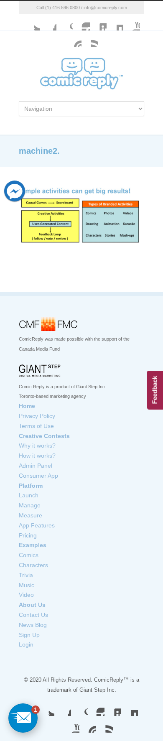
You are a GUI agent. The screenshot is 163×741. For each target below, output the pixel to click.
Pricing (28, 535)
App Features (37, 525)
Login (26, 644)
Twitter (31, 22)
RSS (104, 724)
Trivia (26, 575)
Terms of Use (36, 426)
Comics (28, 555)
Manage (30, 505)
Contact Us (33, 614)
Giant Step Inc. (97, 690)
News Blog (33, 624)
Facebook (48, 22)
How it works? (37, 455)
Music (26, 585)
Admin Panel (35, 465)
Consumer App (38, 475)
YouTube (131, 22)
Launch (28, 495)
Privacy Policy (37, 416)
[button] (23, 718)
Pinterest (87, 724)
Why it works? (37, 445)
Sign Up (29, 635)
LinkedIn (98, 22)
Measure (30, 515)
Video (26, 594)
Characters (33, 565)
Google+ (64, 22)
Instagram (81, 22)
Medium (115, 22)
